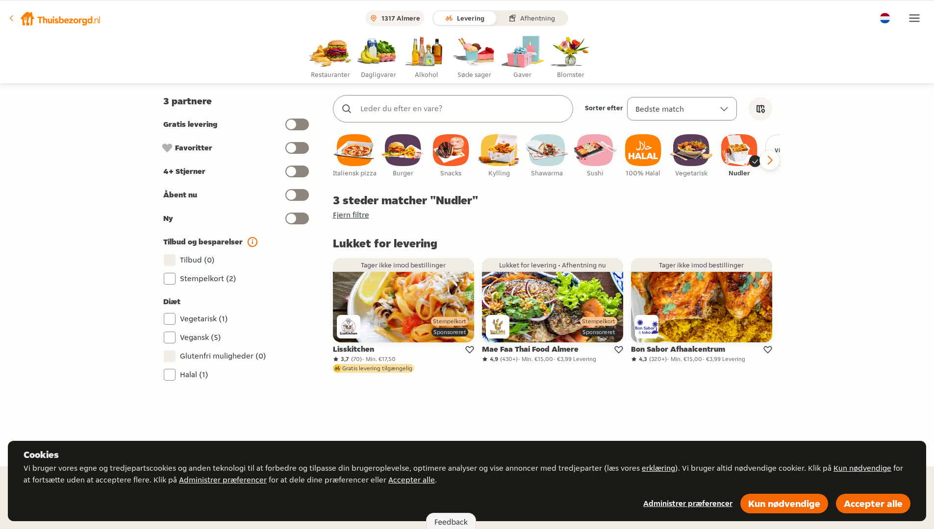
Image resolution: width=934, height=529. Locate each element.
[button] (54, 18)
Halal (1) (194, 374)
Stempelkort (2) (208, 278)
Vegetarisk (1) (204, 318)
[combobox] (462, 109)
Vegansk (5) (200, 337)
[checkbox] (355, 156)
